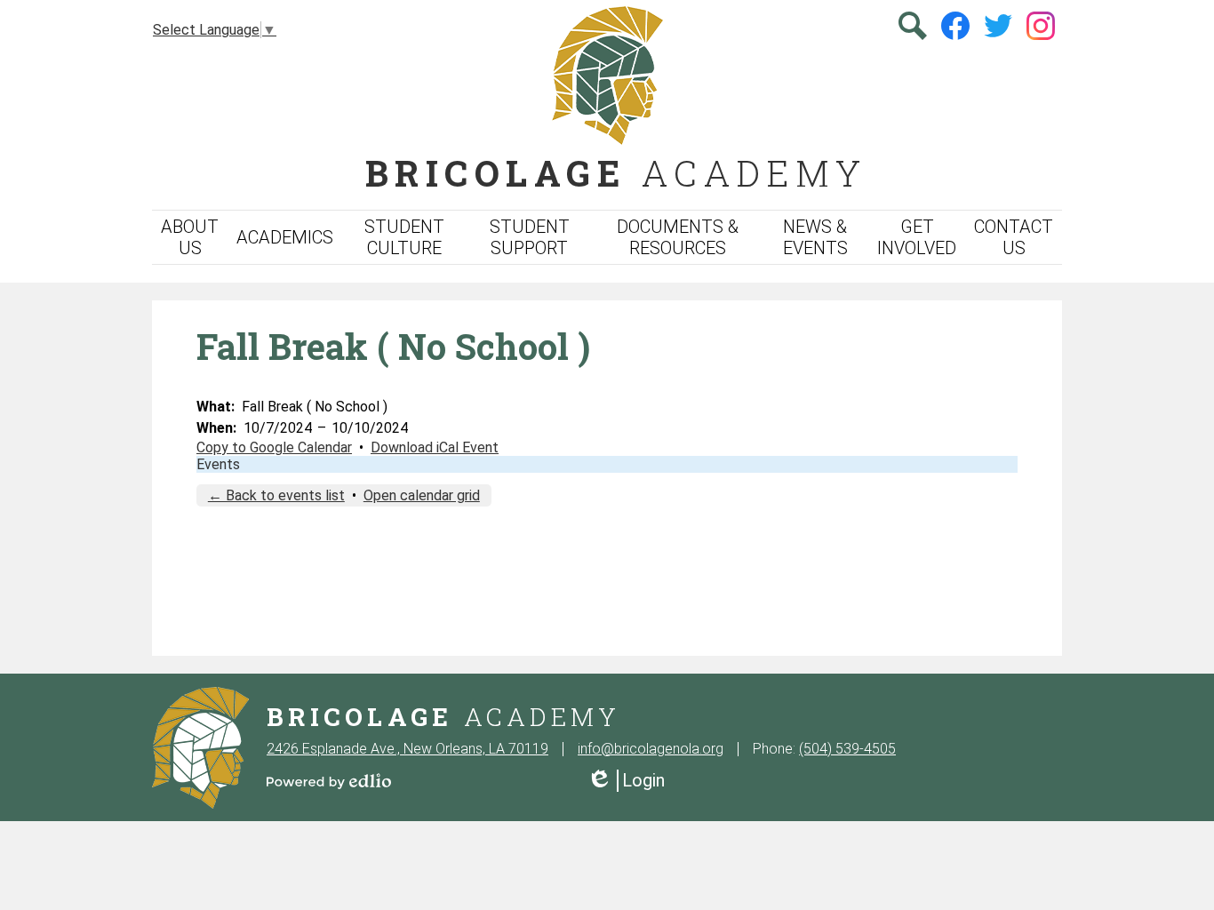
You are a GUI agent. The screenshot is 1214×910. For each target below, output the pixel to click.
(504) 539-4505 (847, 748)
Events (218, 464)
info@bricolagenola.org (650, 748)
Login (626, 781)
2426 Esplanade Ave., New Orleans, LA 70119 (407, 748)
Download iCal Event (435, 447)
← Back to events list (276, 495)
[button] (190, 237)
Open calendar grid (421, 495)
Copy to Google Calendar (274, 447)
